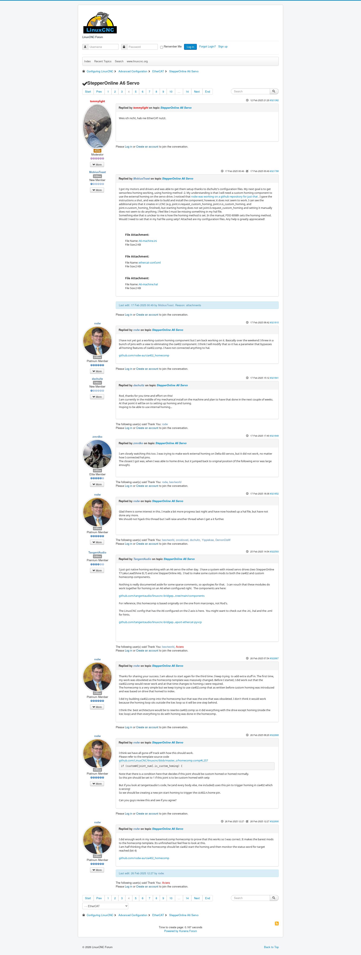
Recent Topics (103, 61)
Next (197, 91)
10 (170, 91)
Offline (97, 176)
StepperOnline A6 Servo (176, 108)
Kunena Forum (188, 931)
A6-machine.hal (148, 284)
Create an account (147, 146)
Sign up (223, 46)
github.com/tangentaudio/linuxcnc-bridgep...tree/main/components (162, 596)
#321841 (274, 377)
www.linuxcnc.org (137, 61)
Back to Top (271, 947)
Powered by (171, 931)
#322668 (274, 735)
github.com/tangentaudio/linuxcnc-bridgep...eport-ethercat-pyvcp (160, 622)
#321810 (274, 322)
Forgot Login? (208, 46)
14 (187, 91)
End (207, 91)
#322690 (274, 821)
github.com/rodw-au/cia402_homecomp (144, 355)
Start (88, 91)
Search (119, 61)
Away (97, 150)
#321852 (274, 493)
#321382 (274, 100)
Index (87, 61)
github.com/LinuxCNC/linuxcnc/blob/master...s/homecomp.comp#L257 (163, 760)
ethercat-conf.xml (150, 262)
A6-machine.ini (148, 241)
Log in (190, 47)
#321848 (274, 435)
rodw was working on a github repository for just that (224, 196)
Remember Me (173, 46)
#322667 (274, 658)
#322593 (274, 551)
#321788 (274, 171)
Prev (99, 91)
